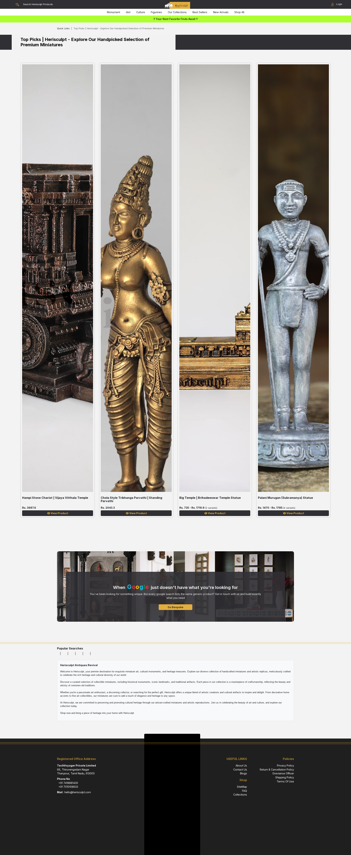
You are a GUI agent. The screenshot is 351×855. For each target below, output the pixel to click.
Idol (128, 12)
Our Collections (177, 12)
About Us (241, 765)
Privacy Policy (285, 765)
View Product (59, 513)
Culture (140, 12)
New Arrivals (221, 12)
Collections (240, 794)
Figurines (156, 12)
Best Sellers (200, 12)
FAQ (244, 790)
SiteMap (242, 786)
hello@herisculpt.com (77, 792)
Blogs (243, 773)
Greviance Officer (283, 773)
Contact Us (240, 769)
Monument (113, 12)
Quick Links (63, 28)
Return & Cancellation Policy (277, 769)
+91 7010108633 (68, 786)
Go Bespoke (175, 607)
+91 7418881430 (68, 782)
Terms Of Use (285, 781)
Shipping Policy (284, 777)
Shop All (239, 12)
